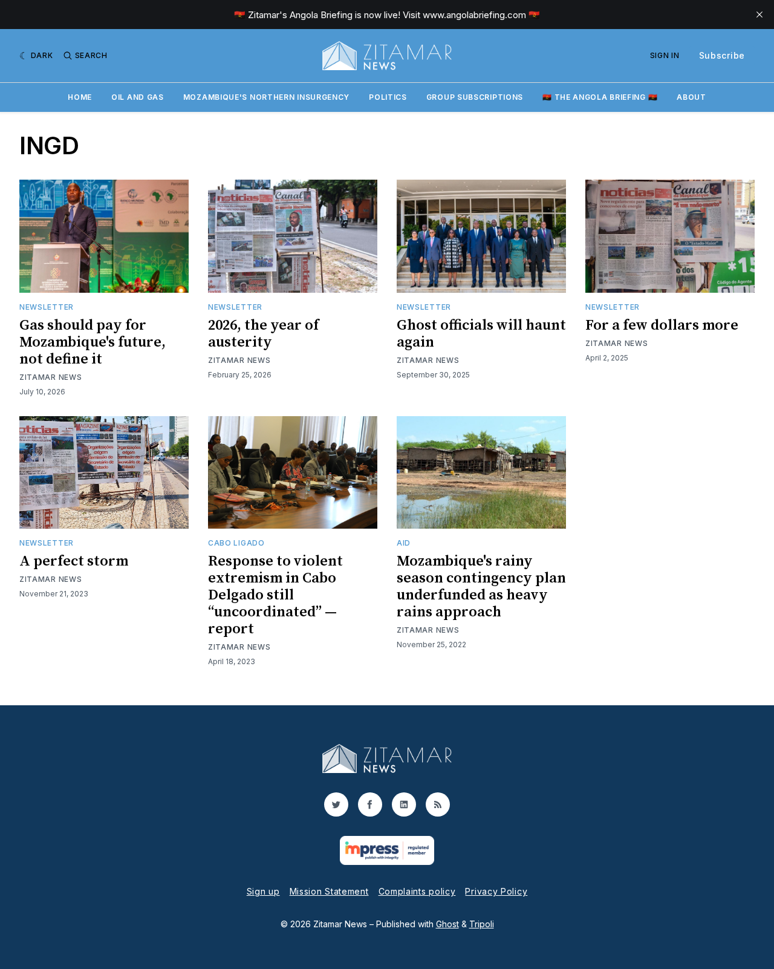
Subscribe (722, 55)
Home (80, 97)
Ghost (447, 924)
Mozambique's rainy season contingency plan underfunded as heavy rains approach (481, 586)
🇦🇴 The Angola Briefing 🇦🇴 (599, 97)
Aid (404, 542)
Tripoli (481, 924)
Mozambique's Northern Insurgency (266, 97)
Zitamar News (50, 377)
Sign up (263, 891)
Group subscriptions (474, 97)
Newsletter (46, 307)
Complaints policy (417, 891)
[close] (759, 14)
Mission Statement (329, 891)
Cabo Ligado (236, 542)
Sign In (665, 55)
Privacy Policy (496, 891)
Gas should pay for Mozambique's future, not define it (92, 342)
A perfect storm (73, 561)
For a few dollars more (661, 325)
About (691, 97)
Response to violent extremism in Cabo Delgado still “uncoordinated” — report (275, 595)
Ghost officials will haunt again (481, 333)
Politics (388, 97)
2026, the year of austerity (263, 333)
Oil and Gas (137, 97)
